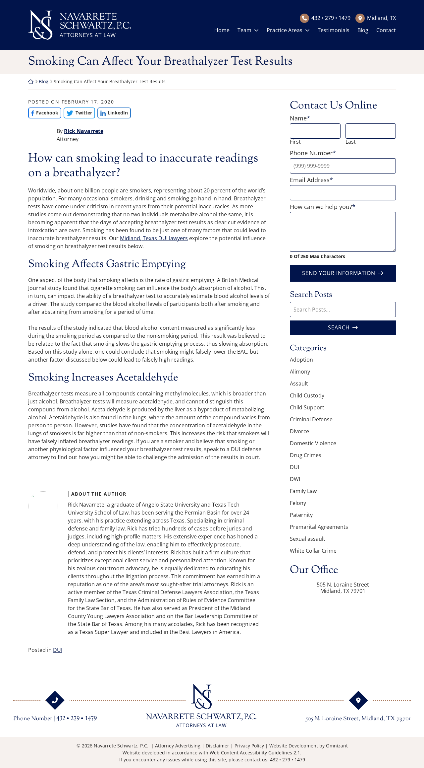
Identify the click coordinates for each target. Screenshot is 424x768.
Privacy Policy (249, 745)
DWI (295, 479)
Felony (298, 503)
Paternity (301, 515)
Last (350, 142)
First (295, 142)
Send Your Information (338, 273)
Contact (386, 30)
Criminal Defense (311, 419)
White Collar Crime (313, 550)
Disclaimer (217, 745)
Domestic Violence (313, 443)
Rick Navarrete (83, 131)
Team (244, 30)
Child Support (307, 407)
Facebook (43, 112)
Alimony (300, 371)
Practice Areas (284, 30)
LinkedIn (112, 112)
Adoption (301, 359)
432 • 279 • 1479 (330, 18)
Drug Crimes (305, 455)
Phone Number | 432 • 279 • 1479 (55, 719)
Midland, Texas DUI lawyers (154, 238)
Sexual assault (307, 538)
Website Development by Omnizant (308, 745)
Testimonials (333, 30)
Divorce (299, 431)
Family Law (303, 491)
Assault (299, 383)
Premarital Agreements (319, 526)
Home (222, 30)
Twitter (78, 112)
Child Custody (307, 395)
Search (339, 327)
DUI (57, 650)
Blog (362, 30)
